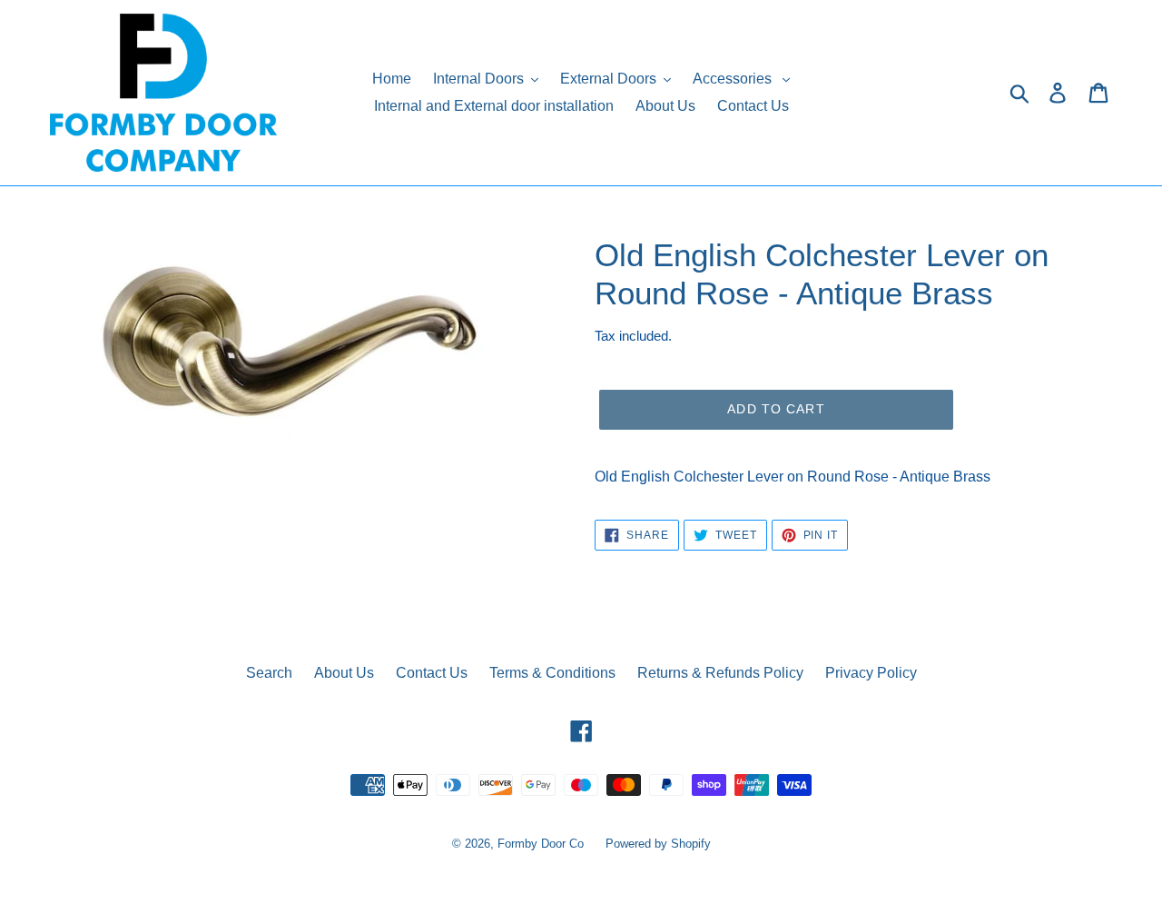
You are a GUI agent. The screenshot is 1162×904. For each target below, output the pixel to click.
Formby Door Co (542, 843)
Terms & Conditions (552, 672)
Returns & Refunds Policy (720, 672)
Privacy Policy (871, 672)
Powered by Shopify (658, 843)
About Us (344, 672)
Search (269, 672)
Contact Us (432, 672)
